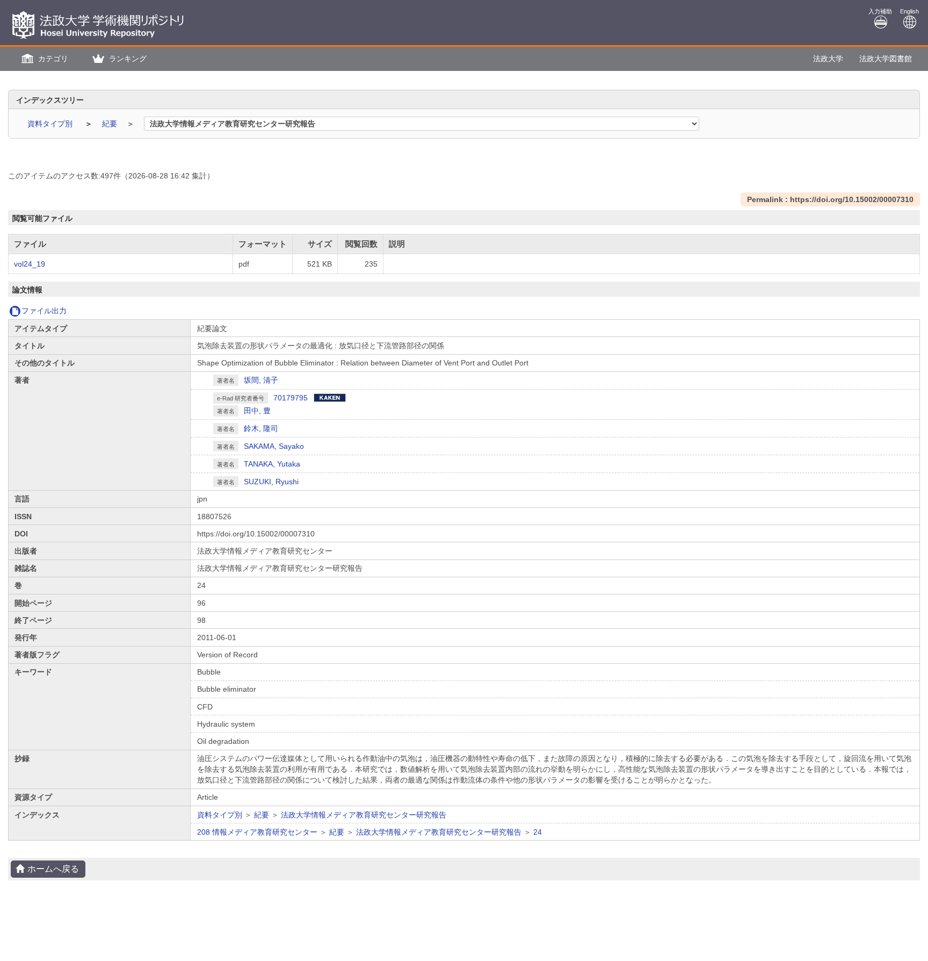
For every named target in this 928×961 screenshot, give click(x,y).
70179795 (290, 397)
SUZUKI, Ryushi (271, 481)
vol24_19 (29, 264)
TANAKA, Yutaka (272, 464)
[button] (43, 59)
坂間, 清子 (261, 380)
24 (537, 832)
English (909, 11)
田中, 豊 (257, 410)
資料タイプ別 (51, 123)
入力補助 (880, 11)
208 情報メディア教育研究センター (257, 832)
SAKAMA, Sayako (274, 446)
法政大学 (828, 58)
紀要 (110, 123)
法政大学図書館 (885, 58)
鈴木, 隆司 (261, 428)
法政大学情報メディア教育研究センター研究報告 (363, 815)
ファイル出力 (44, 310)
